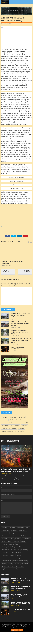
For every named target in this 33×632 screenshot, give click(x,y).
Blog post (5, 273)
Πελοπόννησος (6, 428)
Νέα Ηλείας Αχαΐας (7, 425)
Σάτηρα (25, 558)
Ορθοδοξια (25, 425)
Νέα (17, 544)
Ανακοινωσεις (20, 527)
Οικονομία (16, 425)
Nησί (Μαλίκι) (14, 569)
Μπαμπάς (11, 544)
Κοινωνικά (16, 541)
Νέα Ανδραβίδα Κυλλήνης (15, 423)
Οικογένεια (16, 549)
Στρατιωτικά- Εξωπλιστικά (8, 431)
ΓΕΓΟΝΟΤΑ (5, 420)
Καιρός (4, 541)
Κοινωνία (4, 423)
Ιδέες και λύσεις (20, 420)
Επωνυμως (18, 538)
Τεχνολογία (20, 431)
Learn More (14, 630)
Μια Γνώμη (4, 544)
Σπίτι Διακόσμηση (6, 560)
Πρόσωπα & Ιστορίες (7, 558)
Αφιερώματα (5, 533)
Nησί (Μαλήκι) (5, 569)
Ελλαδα (12, 420)
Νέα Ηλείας (27, 423)
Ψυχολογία (14, 566)
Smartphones (23, 569)
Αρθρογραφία (14, 10)
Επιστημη (4, 538)
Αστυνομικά (22, 417)
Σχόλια (4, 563)
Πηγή (2, 227)
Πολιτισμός (21, 428)
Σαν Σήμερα (18, 558)
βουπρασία (14, 533)
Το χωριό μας (24, 563)
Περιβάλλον (5, 555)
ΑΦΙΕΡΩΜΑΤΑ (22, 530)
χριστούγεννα (5, 566)
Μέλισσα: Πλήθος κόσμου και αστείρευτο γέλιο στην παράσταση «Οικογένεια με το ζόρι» (16, 470)
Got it (20, 630)
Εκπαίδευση (16, 536)
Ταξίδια (10, 563)
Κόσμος (23, 541)
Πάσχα (12, 552)
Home (5, 10)
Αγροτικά (4, 417)
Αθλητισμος (12, 527)
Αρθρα (27, 527)
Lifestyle (21, 566)
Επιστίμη (11, 538)
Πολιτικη (14, 428)
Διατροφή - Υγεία (6, 536)
